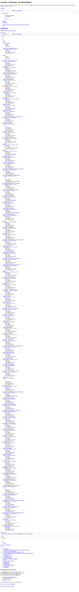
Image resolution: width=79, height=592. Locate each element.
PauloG (13, 64)
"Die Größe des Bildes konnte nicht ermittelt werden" (12, 116)
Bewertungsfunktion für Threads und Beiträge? (11, 183)
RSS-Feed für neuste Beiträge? (8, 227)
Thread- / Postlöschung (7, 245)
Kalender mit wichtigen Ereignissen (9, 277)
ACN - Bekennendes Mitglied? (8, 364)
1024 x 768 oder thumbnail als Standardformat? (11, 175)
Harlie (13, 135)
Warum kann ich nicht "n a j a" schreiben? (10, 308)
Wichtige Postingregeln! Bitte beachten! (10, 72)
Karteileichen (5, 97)
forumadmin (6, 86)
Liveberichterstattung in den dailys (9, 479)
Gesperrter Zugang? (6, 104)
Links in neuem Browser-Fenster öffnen (10, 493)
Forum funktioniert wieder (7, 333)
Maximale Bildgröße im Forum (8, 473)
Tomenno (6, 449)
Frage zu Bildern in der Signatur (9, 208)
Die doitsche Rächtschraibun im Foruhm (10, 48)
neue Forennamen (6, 320)
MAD (5, 196)
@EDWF (6, 290)
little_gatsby (6, 138)
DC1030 (14, 108)
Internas (4, 150)
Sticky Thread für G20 (7, 156)
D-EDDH (6, 184)
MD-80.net (14, 275)
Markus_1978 (6, 144)
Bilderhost (5, 377)
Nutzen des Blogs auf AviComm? (9, 398)
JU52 (5, 105)
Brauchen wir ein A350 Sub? (8, 339)
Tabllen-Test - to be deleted (8, 314)
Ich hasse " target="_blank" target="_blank (11, 370)
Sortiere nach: (13, 533)
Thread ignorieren (6, 233)
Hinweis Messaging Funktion (8, 79)
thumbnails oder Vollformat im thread (9, 404)
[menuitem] (9, 15)
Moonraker (14, 243)
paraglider (14, 141)
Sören (13, 89)
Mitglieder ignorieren (6, 385)
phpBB (6, 582)
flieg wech (6, 513)
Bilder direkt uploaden (7, 441)
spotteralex (14, 154)
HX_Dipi (6, 49)
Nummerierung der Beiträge (8, 435)
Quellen (4, 270)
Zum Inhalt (2, 8)
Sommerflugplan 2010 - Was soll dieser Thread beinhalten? (13, 500)
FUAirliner (6, 474)
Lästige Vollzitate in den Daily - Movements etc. (11, 264)
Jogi (13, 114)
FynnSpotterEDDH (16, 212)
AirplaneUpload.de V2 (7, 202)
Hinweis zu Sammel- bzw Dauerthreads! (10, 506)
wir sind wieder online (7, 85)
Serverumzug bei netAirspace (8, 162)
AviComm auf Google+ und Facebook (10, 214)
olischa (5, 455)
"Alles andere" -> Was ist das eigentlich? (10, 289)
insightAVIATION (15, 181)
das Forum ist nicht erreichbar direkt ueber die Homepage (13, 512)
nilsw (5, 392)
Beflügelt (6, 265)
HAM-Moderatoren (12, 30)
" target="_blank (6, 460)
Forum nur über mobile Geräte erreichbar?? (11, 189)
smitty (7, 30)
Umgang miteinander (6, 295)
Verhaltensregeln (6, 66)
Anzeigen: (3, 533)
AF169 (5, 436)
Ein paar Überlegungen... (7, 448)
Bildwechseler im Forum (7, 122)
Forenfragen (4, 28)
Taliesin (13, 300)
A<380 (13, 318)
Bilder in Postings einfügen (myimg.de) (10, 60)
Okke (13, 102)
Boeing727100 (7, 99)
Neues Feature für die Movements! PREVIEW (11, 410)
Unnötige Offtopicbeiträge (7, 327)
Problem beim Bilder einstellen (8, 429)
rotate (5, 365)
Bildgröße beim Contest (7, 466)
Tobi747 (5, 284)
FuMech (5, 169)
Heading (6, 221)
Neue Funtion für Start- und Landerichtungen (11, 485)
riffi (13, 120)
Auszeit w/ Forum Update (7, 358)
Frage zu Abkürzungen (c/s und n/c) (9, 137)
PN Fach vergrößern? (7, 302)
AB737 (13, 427)
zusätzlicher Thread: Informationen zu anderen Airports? (13, 239)
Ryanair (13, 52)
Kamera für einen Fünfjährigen (8, 195)
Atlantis (5, 240)
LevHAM (6, 92)
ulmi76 (5, 234)
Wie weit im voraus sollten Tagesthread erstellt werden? (13, 391)
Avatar (4, 220)
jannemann (6, 501)
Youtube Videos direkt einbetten (8, 252)
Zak (5, 163)
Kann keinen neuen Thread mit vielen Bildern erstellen (13, 345)
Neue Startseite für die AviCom (8, 352)
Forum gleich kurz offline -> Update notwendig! (11, 258)
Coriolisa (14, 516)
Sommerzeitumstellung (7, 454)
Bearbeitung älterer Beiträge (8, 525)
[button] (4, 41)
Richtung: (26, 533)
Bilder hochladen (6, 283)
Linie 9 (5, 176)
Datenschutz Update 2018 (7, 131)
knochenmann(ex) (7, 526)
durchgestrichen (6, 518)
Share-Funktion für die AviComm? (9, 416)
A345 (13, 293)
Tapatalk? (4, 143)
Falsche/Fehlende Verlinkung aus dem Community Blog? (13, 168)
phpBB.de (13, 584)
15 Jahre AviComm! (6, 91)
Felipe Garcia (6, 246)
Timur (13, 95)
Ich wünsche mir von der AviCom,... (9, 423)
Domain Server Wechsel (7, 110)
